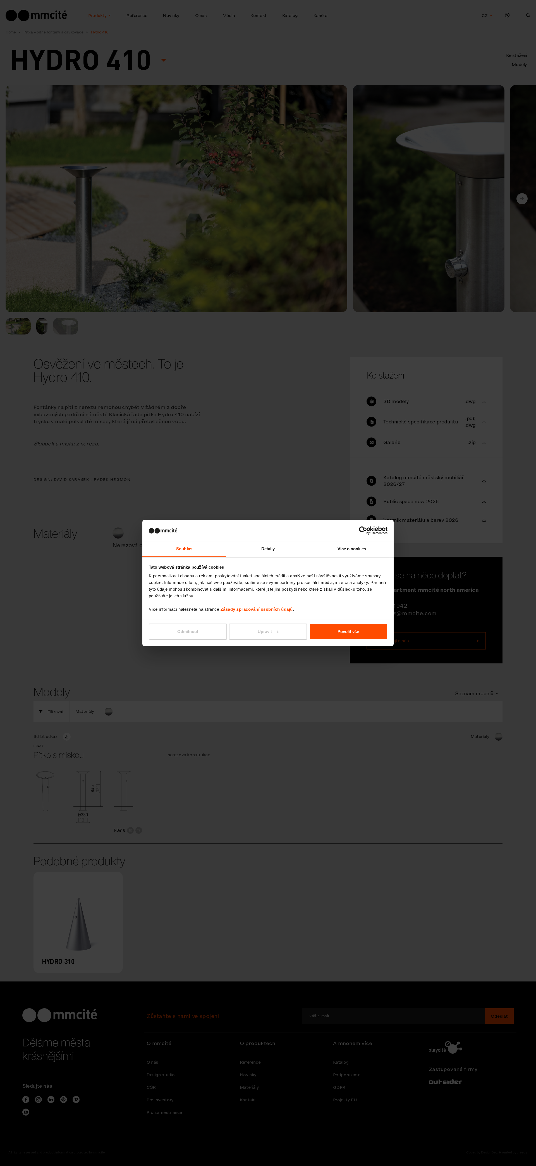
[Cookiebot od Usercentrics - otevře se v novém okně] (363, 530)
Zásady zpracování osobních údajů (257, 609)
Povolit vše (348, 631)
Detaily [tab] (268, 548)
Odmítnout (187, 631)
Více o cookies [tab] (352, 548)
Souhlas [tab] (184, 548)
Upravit (265, 631)
